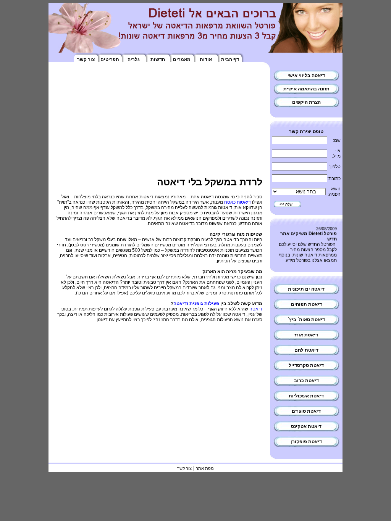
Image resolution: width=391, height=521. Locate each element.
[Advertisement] (159, 123)
